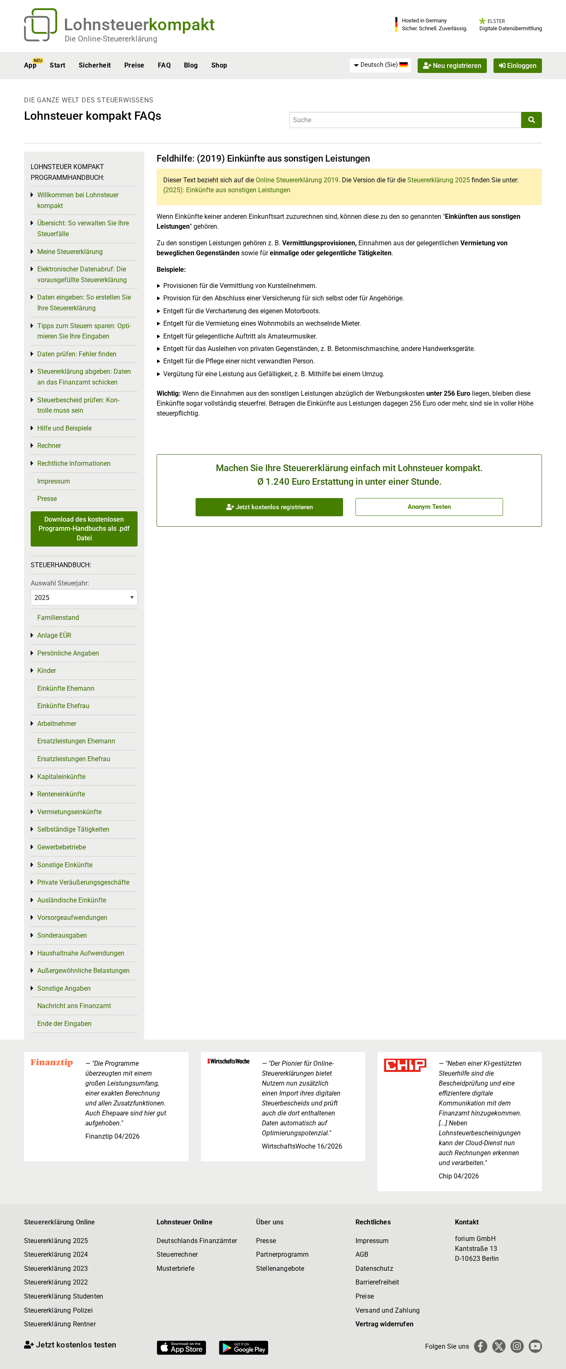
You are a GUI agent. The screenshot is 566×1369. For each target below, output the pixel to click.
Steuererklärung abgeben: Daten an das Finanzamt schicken (84, 377)
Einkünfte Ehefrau (63, 706)
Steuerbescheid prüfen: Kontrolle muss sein (78, 405)
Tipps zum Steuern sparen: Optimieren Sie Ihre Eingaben (84, 331)
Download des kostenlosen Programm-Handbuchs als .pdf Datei (84, 528)
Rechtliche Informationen (74, 463)
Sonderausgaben (62, 935)
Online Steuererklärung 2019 (297, 180)
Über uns (269, 1222)
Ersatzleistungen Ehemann (76, 741)
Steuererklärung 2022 (56, 1282)
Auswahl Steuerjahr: (60, 583)
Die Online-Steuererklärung (111, 39)
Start (57, 65)
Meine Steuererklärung (70, 252)
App (30, 65)
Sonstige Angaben (64, 988)
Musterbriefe (175, 1268)
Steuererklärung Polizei (58, 1310)
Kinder (46, 671)
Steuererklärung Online (59, 1222)
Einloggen (521, 65)
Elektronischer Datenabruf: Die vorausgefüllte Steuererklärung (82, 274)
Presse (47, 499)
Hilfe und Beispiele (64, 428)
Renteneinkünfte (61, 794)
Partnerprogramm (282, 1254)
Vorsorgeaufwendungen (72, 918)
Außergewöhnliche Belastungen (83, 971)
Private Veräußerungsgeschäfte (83, 882)
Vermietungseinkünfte (69, 812)
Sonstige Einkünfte (64, 865)
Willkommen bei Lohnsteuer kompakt (78, 200)
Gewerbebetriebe (61, 847)
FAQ (164, 65)
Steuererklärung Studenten (63, 1296)
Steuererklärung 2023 (56, 1268)
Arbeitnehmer (56, 724)
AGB (362, 1254)
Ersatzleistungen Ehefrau (73, 759)
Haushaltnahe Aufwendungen (80, 953)
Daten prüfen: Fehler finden (76, 354)
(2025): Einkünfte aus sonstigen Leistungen (226, 190)
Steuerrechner (177, 1254)
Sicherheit (95, 65)
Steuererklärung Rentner (60, 1324)
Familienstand (58, 618)
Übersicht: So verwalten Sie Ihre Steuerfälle (83, 228)
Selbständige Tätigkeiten (73, 829)
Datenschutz (374, 1268)
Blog (191, 65)
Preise (134, 65)
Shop (219, 65)
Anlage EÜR (54, 635)
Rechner (49, 446)
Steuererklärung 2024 (56, 1254)
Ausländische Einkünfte (71, 900)
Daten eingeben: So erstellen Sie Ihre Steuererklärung (84, 302)
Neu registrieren (456, 65)
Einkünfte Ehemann (65, 688)
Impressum (53, 481)
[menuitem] (380, 65)
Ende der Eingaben (64, 1024)
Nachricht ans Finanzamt (74, 1006)
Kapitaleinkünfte (61, 777)
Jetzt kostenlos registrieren (273, 507)
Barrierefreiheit (377, 1282)
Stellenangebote (280, 1268)
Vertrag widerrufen (385, 1324)
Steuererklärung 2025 (438, 180)
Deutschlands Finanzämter (197, 1241)
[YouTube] (535, 1346)
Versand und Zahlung (388, 1310)
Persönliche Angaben (68, 653)
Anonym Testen (429, 506)
